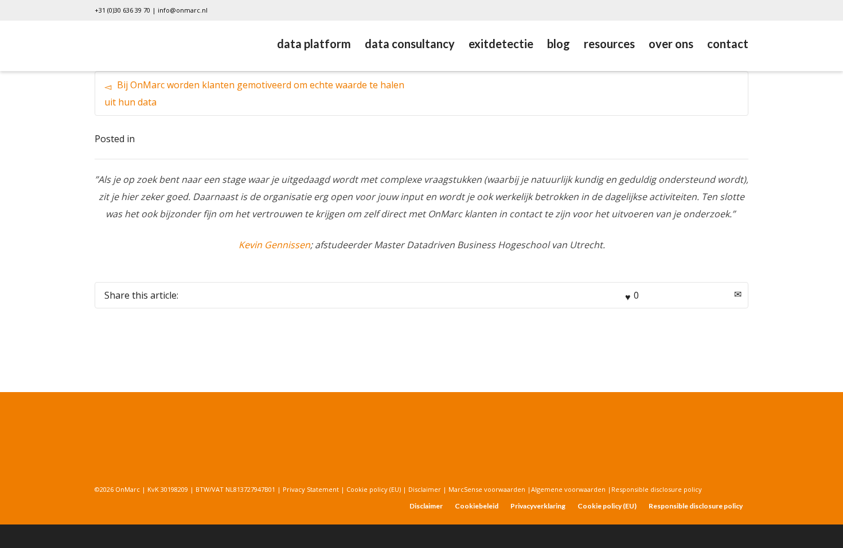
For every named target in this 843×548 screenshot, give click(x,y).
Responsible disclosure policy (656, 489)
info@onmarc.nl (183, 10)
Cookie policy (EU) (373, 489)
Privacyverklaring (537, 506)
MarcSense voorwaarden (487, 489)
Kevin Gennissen (274, 244)
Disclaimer (425, 489)
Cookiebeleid (476, 506)
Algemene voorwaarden (569, 489)
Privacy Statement (311, 489)
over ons (671, 43)
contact (727, 43)
